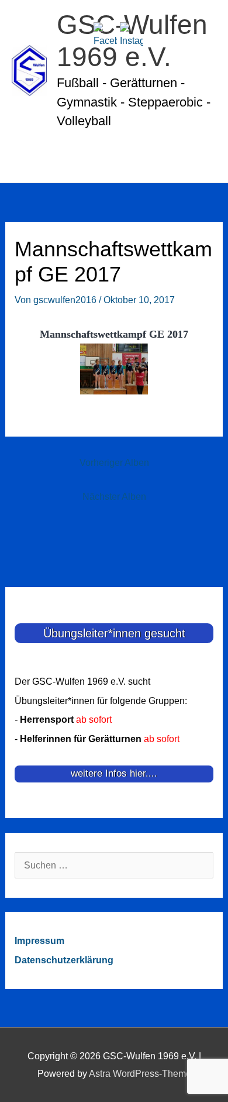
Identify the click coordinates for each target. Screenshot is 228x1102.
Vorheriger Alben (114, 462)
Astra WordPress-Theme (140, 1073)
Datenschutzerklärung (64, 960)
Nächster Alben (114, 496)
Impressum (39, 940)
